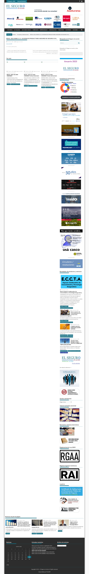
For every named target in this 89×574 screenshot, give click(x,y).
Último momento (40, 533)
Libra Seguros (70, 335)
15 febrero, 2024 (11, 71)
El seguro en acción (19, 41)
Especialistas (52, 30)
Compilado (35, 30)
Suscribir (75, 30)
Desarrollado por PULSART (44, 572)
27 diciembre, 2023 (64, 289)
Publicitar (61, 30)
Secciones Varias (26, 30)
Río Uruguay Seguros (63, 352)
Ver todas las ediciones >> (65, 367)
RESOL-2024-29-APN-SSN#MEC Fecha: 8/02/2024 (43, 552)
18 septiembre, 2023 (75, 324)
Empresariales (43, 30)
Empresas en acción (63, 335)
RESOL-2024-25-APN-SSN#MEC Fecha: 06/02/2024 (43, 553)
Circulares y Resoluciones (12, 46)
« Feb (7, 564)
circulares (8, 84)
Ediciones (9, 30)
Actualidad (17, 30)
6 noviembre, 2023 (74, 310)
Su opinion (68, 30)
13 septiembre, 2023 (75, 339)
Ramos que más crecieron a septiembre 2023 (42, 545)
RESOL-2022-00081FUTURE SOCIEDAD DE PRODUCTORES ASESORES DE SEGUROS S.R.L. (17, 51)
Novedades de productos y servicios (66, 307)
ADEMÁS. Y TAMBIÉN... (64, 306)
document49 (9, 44)
